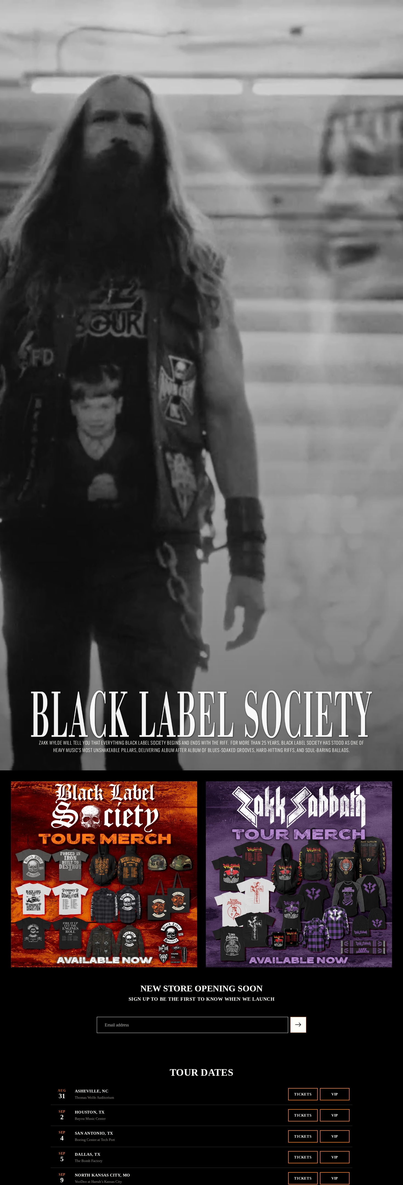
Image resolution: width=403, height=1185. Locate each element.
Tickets (303, 1094)
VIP (334, 1094)
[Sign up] (298, 1025)
